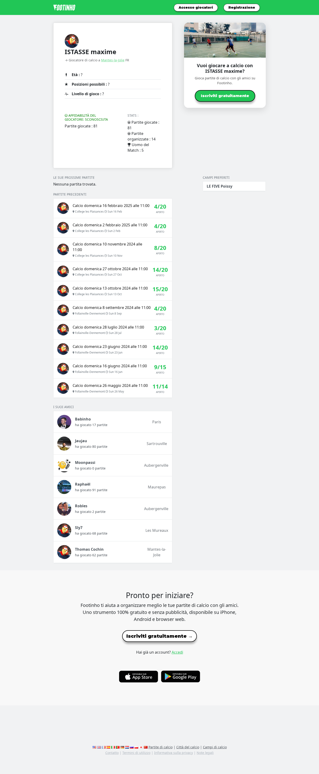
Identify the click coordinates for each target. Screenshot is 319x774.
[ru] (132, 747)
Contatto (112, 752)
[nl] (127, 747)
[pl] (136, 747)
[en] (94, 747)
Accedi (177, 652)
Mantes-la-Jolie (112, 60)
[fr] (104, 747)
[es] (108, 747)
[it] (113, 747)
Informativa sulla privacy (173, 752)
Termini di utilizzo (136, 752)
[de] (122, 747)
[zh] (146, 747)
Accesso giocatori (196, 7)
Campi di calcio (215, 747)
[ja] (141, 747)
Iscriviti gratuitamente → (159, 636)
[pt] (118, 747)
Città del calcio (187, 747)
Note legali (205, 752)
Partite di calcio (161, 747)
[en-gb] (99, 747)
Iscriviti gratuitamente (225, 96)
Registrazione (241, 7)
